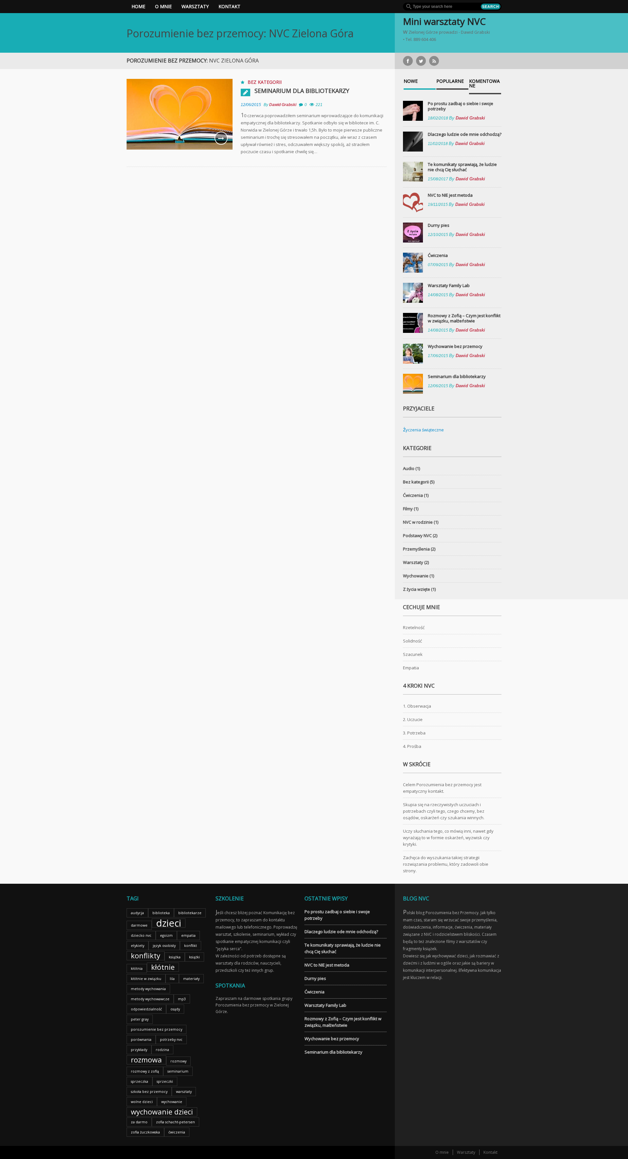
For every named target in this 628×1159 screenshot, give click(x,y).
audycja (137, 913)
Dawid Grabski (282, 104)
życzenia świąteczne (423, 430)
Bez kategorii (265, 82)
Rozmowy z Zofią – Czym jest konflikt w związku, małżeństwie (464, 318)
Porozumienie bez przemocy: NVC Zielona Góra (240, 33)
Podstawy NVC (417, 535)
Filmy (408, 509)
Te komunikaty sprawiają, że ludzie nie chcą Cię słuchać (462, 166)
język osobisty (164, 945)
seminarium (177, 1071)
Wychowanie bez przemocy (455, 346)
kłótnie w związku (146, 978)
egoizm (166, 935)
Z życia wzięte (416, 589)
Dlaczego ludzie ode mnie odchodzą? (464, 134)
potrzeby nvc (171, 1039)
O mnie (163, 6)
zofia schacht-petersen (175, 1122)
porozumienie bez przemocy (156, 1029)
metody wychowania (148, 989)
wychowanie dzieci (162, 1111)
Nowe (411, 81)
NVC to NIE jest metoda (450, 195)
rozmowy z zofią (145, 1071)
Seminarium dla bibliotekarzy (301, 90)
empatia (188, 935)
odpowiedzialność (146, 1009)
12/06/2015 (251, 104)
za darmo (139, 1122)
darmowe (139, 925)
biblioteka (161, 913)
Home (138, 6)
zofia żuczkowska (145, 1132)
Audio (408, 468)
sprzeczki (165, 1081)
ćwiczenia (176, 1132)
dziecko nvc (141, 935)
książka (175, 957)
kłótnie (163, 967)
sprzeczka (139, 1081)
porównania (141, 1039)
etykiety (137, 945)
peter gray (139, 1019)
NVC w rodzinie (418, 522)
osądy (175, 1009)
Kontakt (229, 6)
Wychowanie (415, 576)
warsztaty (184, 1091)
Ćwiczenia (438, 255)
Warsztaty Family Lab (449, 285)
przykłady (139, 1049)
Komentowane (484, 84)
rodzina (162, 1049)
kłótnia (137, 968)
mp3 (182, 999)
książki (194, 957)
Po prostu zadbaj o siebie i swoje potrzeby (460, 106)
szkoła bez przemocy (149, 1091)
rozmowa (146, 1059)
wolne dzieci (142, 1101)
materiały (191, 978)
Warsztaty (195, 6)
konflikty (145, 955)
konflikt (190, 945)
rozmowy (178, 1061)
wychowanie (171, 1101)
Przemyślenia (416, 549)
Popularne (450, 81)
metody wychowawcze (150, 999)
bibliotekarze (189, 913)
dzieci (168, 923)
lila (172, 978)
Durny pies (438, 225)
